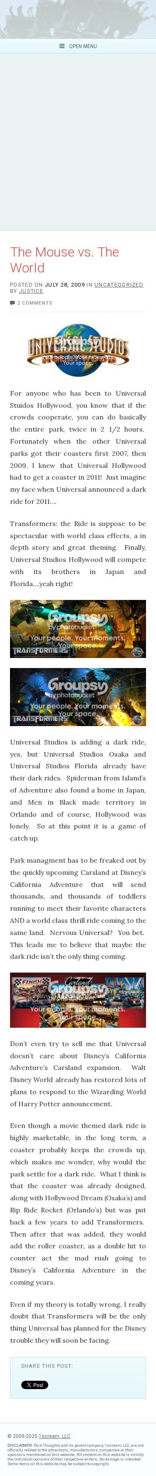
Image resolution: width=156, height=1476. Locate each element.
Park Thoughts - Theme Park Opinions (78, 19)
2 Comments (35, 303)
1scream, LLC (54, 1436)
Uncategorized (119, 285)
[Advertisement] (78, 142)
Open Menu (82, 46)
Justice (31, 291)
